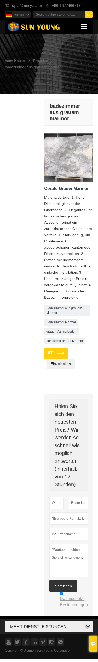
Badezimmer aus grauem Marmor (64, 310)
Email (56, 353)
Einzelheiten (61, 363)
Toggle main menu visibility (84, 26)
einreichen (63, 586)
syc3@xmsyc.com (27, 5)
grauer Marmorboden (61, 331)
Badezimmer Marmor (61, 322)
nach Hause (15, 61)
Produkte (40, 61)
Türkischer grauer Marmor (64, 341)
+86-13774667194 (67, 5)
